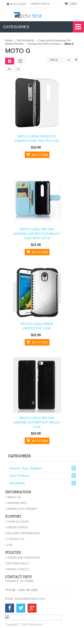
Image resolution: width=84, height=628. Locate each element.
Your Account (17, 521)
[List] (20, 61)
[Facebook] (9, 609)
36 (9, 69)
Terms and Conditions (22, 557)
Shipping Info (16, 503)
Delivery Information (22, 533)
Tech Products (25, 40)
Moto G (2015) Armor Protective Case (37, 326)
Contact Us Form (19, 581)
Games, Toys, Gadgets (25, 468)
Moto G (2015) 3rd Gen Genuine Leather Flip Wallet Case (36, 422)
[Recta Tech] (37, 15)
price (54, 60)
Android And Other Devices (44, 43)
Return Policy (17, 563)
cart (73, 4)
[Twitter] (20, 609)
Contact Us (14, 539)
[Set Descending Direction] (76, 60)
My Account (18, 4)
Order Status (40, 3)
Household (17, 483)
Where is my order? (21, 509)
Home (9, 40)
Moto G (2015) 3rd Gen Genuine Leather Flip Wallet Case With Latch (36, 234)
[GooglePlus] (32, 609)
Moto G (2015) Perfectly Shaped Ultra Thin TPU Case (37, 139)
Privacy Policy (17, 569)
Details (36, 106)
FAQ (8, 545)
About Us (13, 497)
